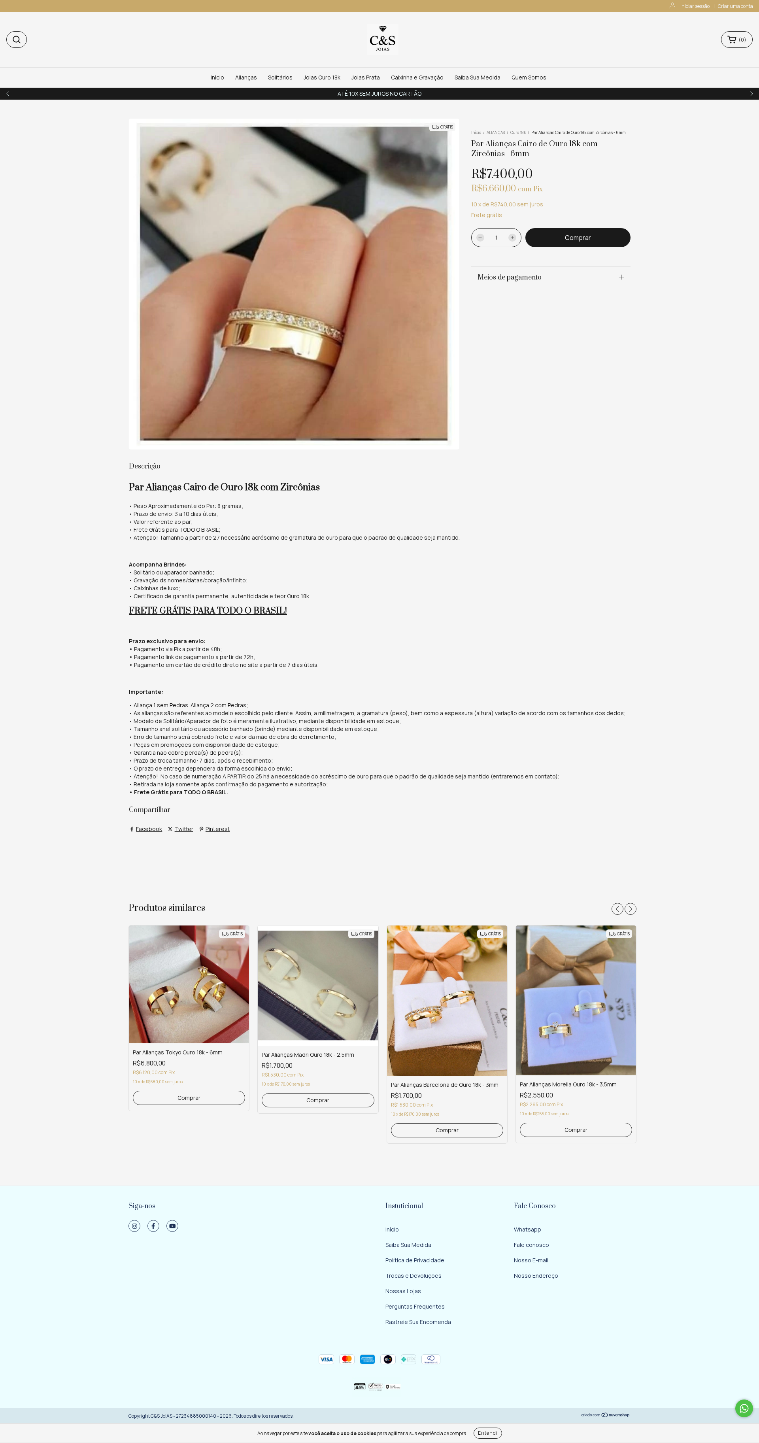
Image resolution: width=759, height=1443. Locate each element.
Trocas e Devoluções (413, 1275)
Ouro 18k (518, 132)
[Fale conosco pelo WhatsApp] (744, 1408)
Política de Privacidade (414, 1260)
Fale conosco (531, 1244)
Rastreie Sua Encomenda (418, 1322)
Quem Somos (529, 77)
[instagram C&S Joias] (134, 1226)
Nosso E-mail (531, 1260)
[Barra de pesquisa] (16, 39)
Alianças (246, 77)
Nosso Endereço (536, 1275)
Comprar (188, 1097)
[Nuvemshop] (606, 1416)
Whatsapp (527, 1229)
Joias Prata (365, 77)
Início (217, 77)
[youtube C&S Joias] (172, 1226)
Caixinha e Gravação (417, 77)
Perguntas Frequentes (415, 1306)
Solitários (280, 77)
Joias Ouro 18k (322, 77)
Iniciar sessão (695, 6)
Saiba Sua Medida (477, 77)
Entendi (488, 1433)
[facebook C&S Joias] (153, 1226)
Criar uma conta (735, 6)
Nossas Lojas (403, 1291)
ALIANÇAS (496, 132)
